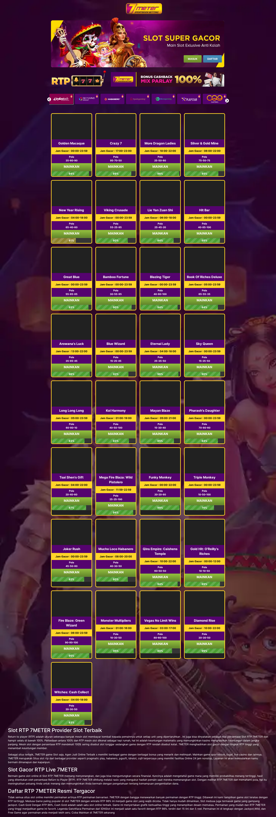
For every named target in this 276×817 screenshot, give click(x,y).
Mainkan (71, 167)
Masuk (192, 58)
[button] (227, 100)
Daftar (212, 58)
